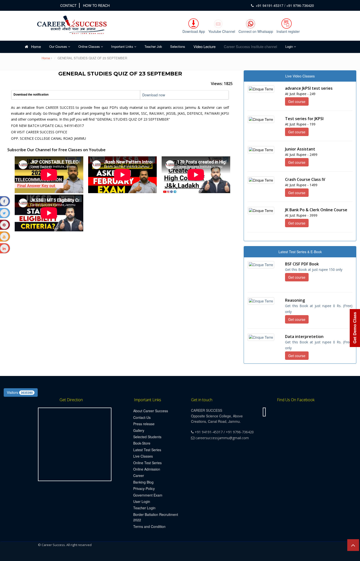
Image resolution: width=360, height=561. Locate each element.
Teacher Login (144, 507)
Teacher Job (153, 46)
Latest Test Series (147, 449)
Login (289, 46)
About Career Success (150, 410)
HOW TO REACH (96, 5)
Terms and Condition (149, 526)
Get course (296, 101)
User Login (141, 501)
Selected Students (147, 436)
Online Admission (146, 469)
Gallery (138, 430)
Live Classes (143, 456)
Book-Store (141, 443)
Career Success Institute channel (250, 46)
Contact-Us (142, 417)
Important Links (122, 46)
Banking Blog (143, 482)
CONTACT (68, 5)
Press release (144, 423)
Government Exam (147, 495)
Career (138, 475)
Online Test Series (147, 462)
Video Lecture (204, 46)
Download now (153, 94)
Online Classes (89, 46)
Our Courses (58, 46)
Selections (177, 46)
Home (34, 46)
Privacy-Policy (144, 488)
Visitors (20, 392)
